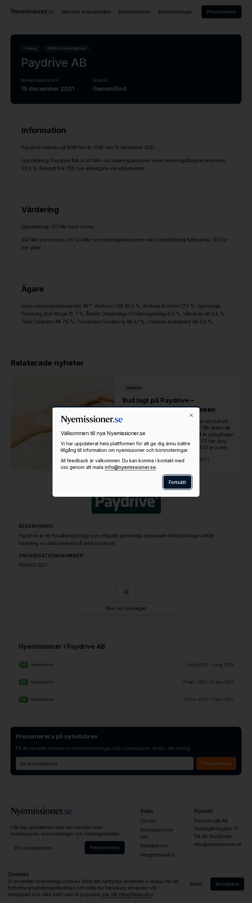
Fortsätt (177, 482)
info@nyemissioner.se (130, 467)
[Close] (191, 415)
